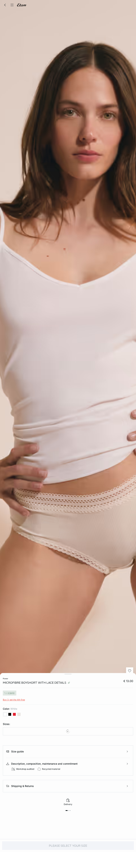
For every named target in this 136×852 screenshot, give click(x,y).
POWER (5, 678)
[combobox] (68, 731)
